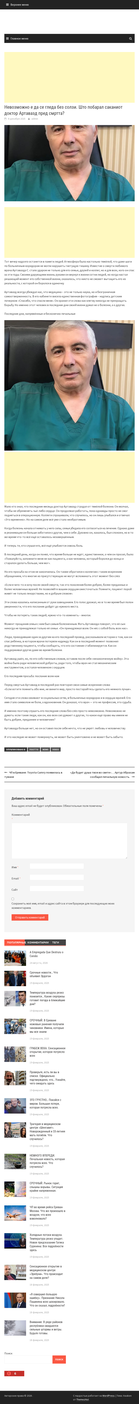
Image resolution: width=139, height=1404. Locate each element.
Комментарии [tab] (36, 942)
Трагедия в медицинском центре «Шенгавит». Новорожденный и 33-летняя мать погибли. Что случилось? (47, 1131)
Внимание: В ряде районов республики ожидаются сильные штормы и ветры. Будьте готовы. (46, 1327)
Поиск (8, 1353)
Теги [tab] (55, 942)
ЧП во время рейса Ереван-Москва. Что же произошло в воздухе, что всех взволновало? (47, 1212)
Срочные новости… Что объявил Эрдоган (44, 974)
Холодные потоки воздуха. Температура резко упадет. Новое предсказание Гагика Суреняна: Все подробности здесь (47, 1242)
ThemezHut (82, 1399)
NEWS (45, 749)
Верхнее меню (19, 4)
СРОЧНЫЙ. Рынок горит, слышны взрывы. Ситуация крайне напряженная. (46, 1187)
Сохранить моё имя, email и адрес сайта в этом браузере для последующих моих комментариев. (63, 906)
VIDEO (55, 749)
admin (34, 118)
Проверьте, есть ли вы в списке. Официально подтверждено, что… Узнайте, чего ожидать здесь (48, 1077)
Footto (34, 749)
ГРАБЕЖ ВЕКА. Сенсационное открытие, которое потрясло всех (48, 1052)
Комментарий (21, 817)
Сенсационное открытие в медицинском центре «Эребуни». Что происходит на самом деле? (46, 1272)
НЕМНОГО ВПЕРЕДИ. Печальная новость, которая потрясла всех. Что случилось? (47, 1161)
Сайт (15, 889)
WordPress (108, 1395)
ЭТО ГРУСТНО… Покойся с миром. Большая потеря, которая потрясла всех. (45, 1103)
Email (16, 878)
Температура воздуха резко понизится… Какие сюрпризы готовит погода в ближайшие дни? (47, 998)
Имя (15, 867)
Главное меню (19, 38)
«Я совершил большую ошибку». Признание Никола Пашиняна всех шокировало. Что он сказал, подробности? (47, 1300)
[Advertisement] (69, 77)
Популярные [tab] (16, 942)
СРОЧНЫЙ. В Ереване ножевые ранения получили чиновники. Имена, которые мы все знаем (47, 1026)
